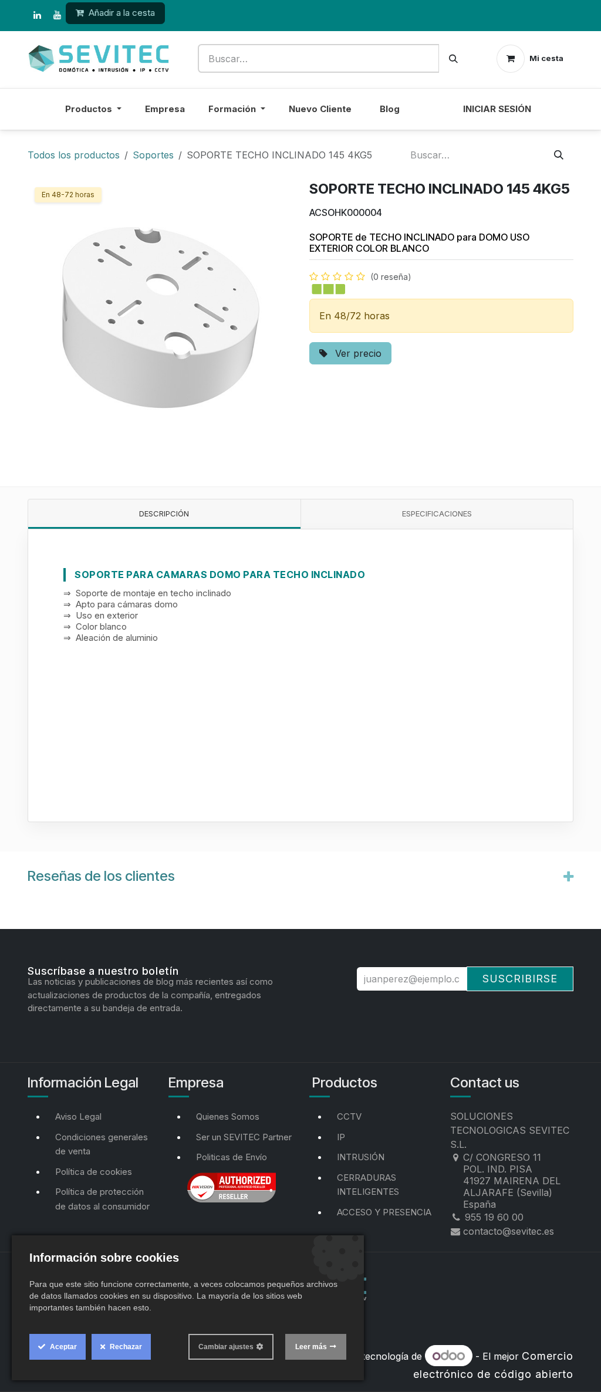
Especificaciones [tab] (437, 513)
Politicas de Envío (231, 1157)
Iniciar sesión (497, 108)
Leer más (311, 1347)
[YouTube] (57, 15)
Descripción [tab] (164, 513)
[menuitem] (431, 116)
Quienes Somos (227, 1116)
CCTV (349, 1116)
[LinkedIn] (37, 15)
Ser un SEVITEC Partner (244, 1137)
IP (341, 1137)
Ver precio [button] (356, 353)
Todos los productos (74, 155)
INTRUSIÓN (360, 1157)
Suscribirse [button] (520, 978)
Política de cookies (93, 1171)
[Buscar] (453, 58)
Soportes (153, 155)
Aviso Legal (78, 1116)
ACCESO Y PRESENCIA (384, 1212)
